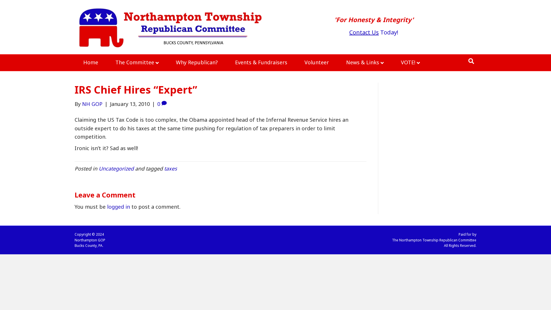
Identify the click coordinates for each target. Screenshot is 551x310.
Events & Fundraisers (261, 62)
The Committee (134, 62)
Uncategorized (116, 168)
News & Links (362, 62)
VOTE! (408, 62)
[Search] (471, 61)
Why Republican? (197, 62)
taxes (170, 168)
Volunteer (316, 62)
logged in (118, 206)
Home (90, 62)
